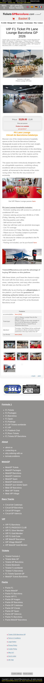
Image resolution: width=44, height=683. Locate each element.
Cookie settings (16, 673)
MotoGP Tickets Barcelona (16, 577)
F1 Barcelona (11, 416)
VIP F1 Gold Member (14, 533)
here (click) (18, 314)
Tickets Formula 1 (12, 556)
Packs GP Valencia (13, 614)
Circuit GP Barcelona (14, 508)
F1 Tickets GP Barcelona (15, 436)
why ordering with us (13, 453)
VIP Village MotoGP (13, 542)
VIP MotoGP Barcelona (15, 539)
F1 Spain (9, 419)
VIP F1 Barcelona (12, 525)
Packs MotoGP (11, 591)
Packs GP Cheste (12, 608)
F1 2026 (3, 23)
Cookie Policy (12, 649)
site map (11, 660)
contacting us (10, 450)
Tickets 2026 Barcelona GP (17, 634)
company (20, 23)
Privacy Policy (12, 645)
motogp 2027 (11, 23)
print (39, 376)
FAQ (35, 23)
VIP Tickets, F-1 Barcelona (14, 41)
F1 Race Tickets (12, 433)
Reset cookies (27, 673)
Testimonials (28, 23)
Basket (23, 18)
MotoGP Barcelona (13, 473)
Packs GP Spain (12, 611)
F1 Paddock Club (12, 430)
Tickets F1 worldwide (14, 568)
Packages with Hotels (24, 2)
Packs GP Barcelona (14, 602)
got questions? (22, 129)
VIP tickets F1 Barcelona (26, 42)
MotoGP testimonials (14, 482)
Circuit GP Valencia (13, 513)
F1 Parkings (10, 422)
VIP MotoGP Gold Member (16, 545)
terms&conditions (12, 456)
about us (8, 447)
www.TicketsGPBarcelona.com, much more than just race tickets (22, 681)
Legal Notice (12, 642)
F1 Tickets (9, 410)
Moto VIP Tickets (12, 491)
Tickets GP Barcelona (14, 562)
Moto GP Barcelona (13, 488)
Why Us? (11, 652)
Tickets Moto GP (12, 559)
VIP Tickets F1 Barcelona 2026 (21, 44)
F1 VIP (8, 428)
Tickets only (11, 2)
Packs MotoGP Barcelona (16, 620)
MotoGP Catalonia (13, 476)
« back (33, 376)
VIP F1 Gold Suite (12, 536)
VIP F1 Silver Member (14, 530)
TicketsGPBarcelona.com (21, 679)
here (34, 201)
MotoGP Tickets (11, 467)
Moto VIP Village (12, 494)
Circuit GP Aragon (12, 511)
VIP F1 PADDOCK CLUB (16, 528)
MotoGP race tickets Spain (16, 485)
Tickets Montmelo (12, 565)
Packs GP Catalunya (14, 605)
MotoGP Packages (13, 470)
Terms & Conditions (14, 638)
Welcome (3, 2)
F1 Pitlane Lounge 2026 (19, 45)
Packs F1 (9, 588)
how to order (12, 656)
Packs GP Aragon (12, 599)
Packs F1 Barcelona (13, 594)
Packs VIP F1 (11, 597)
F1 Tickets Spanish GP (14, 574)
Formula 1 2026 (15, 39)
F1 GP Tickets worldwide (15, 425)
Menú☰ (4, 7)
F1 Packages (10, 413)
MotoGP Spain (11, 479)
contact (40, 23)
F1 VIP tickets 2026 (12, 42)
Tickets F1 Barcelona (14, 571)
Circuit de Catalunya (13, 505)
